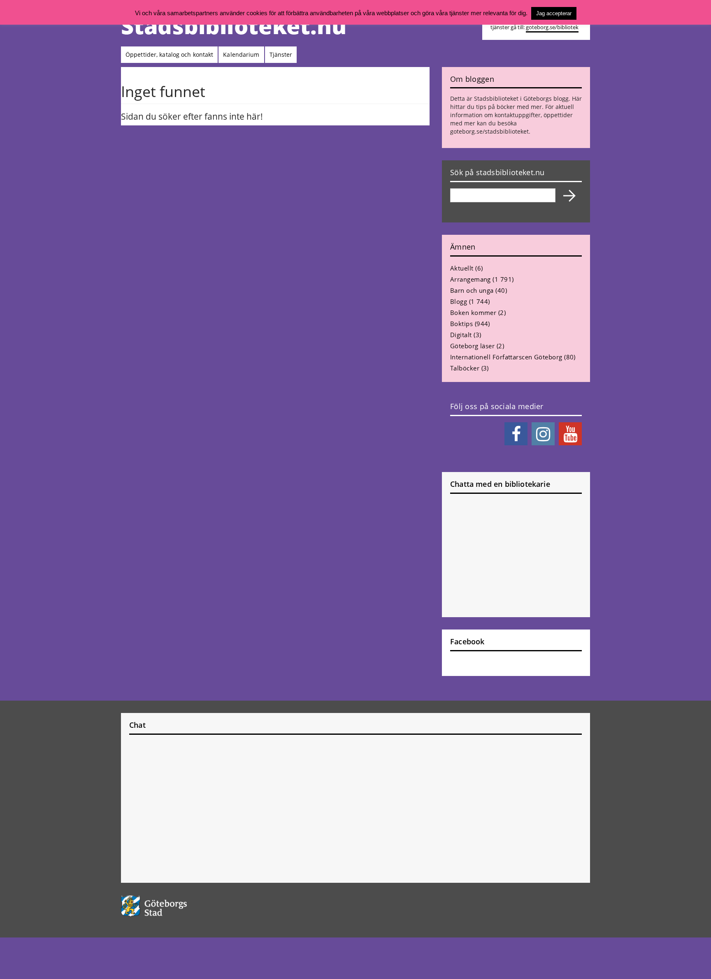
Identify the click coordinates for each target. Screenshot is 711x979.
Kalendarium (241, 54)
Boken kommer (473, 312)
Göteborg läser (472, 346)
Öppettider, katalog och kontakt (169, 54)
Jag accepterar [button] (554, 13)
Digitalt (461, 335)
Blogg (458, 301)
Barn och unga (472, 290)
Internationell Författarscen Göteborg (506, 357)
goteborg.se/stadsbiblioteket (489, 131)
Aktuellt (462, 268)
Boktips (461, 323)
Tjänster (281, 54)
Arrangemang (470, 279)
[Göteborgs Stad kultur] (175, 906)
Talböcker (464, 368)
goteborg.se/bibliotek (552, 27)
